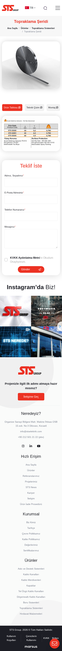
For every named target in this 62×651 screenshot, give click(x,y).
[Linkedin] (30, 446)
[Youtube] (38, 446)
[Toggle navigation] (57, 8)
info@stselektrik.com (31, 431)
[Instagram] (23, 446)
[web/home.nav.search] (45, 8)
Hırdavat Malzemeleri (31, 613)
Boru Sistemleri (31, 602)
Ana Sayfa (31, 464)
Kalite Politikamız (31, 539)
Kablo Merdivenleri (31, 580)
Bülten (55, 638)
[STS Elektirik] (10, 8)
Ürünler (31, 470)
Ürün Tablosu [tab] (11, 107)
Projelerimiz (31, 481)
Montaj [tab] (52, 107)
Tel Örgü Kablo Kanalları (31, 591)
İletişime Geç (31, 396)
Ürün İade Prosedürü (31, 504)
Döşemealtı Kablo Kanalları (31, 597)
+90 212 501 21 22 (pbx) (31, 437)
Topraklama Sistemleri (31, 608)
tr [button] (32, 7)
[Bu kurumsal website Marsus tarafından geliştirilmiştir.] (31, 647)
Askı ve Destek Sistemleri (31, 568)
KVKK (46, 638)
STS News (31, 487)
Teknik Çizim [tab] (33, 107)
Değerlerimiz (31, 545)
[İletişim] (55, 644)
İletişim (31, 498)
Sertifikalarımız (31, 550)
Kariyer (31, 493)
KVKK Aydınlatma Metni (25, 257)
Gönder (25, 269)
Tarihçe (31, 528)
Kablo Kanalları (31, 574)
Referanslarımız (31, 476)
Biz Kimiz (31, 522)
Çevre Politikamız (31, 533)
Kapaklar (31, 585)
